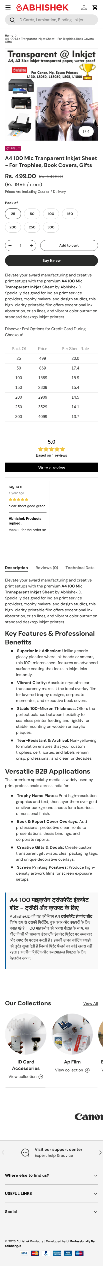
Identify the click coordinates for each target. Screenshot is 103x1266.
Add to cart (69, 245)
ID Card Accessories (26, 1065)
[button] (95, 7)
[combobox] (51, 19)
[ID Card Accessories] (25, 1034)
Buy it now (51, 260)
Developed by (56, 1241)
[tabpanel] (51, 773)
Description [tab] (16, 567)
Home (9, 35)
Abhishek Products (29, 1241)
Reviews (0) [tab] (47, 567)
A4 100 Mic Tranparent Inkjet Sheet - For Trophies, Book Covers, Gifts (49, 40)
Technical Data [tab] (80, 567)
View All (90, 1003)
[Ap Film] (72, 1034)
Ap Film (72, 1062)
